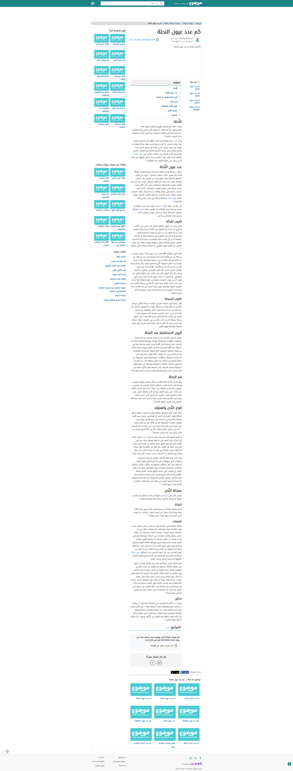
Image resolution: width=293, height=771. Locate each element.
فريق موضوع (99, 765)
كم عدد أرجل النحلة (195, 88)
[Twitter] (195, 758)
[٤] (181, 248)
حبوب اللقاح (135, 552)
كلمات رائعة (121, 256)
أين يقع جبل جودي (118, 261)
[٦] (132, 453)
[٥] (152, 432)
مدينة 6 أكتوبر (120, 283)
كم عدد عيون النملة (194, 94)
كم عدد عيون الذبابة (194, 101)
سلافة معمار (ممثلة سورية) (115, 300)
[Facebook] (200, 758)
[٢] (145, 160)
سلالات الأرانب (120, 295)
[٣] (149, 174)
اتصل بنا (101, 757)
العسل (144, 437)
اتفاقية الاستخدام (98, 761)
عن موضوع (122, 757)
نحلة (162, 206)
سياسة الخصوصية (119, 761)
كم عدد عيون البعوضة (194, 108)
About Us (122, 765)
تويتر (177, 672)
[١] (164, 136)
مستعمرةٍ (164, 495)
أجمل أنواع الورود (119, 274)
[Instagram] (190, 758)
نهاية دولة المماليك (118, 279)
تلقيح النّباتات (138, 154)
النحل (175, 141)
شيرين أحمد (175, 38)
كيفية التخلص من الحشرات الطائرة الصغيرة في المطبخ (112, 289)
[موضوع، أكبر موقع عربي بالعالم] (195, 3)
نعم (159, 662)
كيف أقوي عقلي (119, 270)
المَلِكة (170, 198)
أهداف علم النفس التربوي (115, 265)
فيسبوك (186, 672)
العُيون (141, 209)
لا (152, 662)
